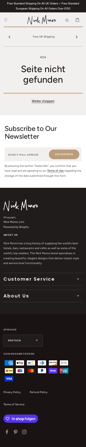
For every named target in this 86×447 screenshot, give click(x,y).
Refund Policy (38, 392)
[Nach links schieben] (9, 37)
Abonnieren (64, 154)
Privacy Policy (12, 392)
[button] (6, 20)
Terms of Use (55, 170)
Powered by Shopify (16, 227)
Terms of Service (14, 404)
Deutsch (14, 340)
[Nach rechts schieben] (77, 37)
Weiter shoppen (43, 101)
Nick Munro (10, 222)
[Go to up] (80, 441)
